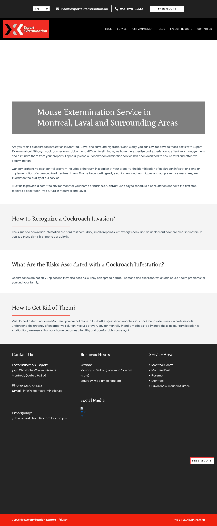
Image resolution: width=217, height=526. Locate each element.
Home (108, 28)
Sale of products (181, 28)
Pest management (143, 28)
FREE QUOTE (202, 461)
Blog (162, 28)
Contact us (204, 28)
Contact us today (118, 186)
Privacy (63, 520)
